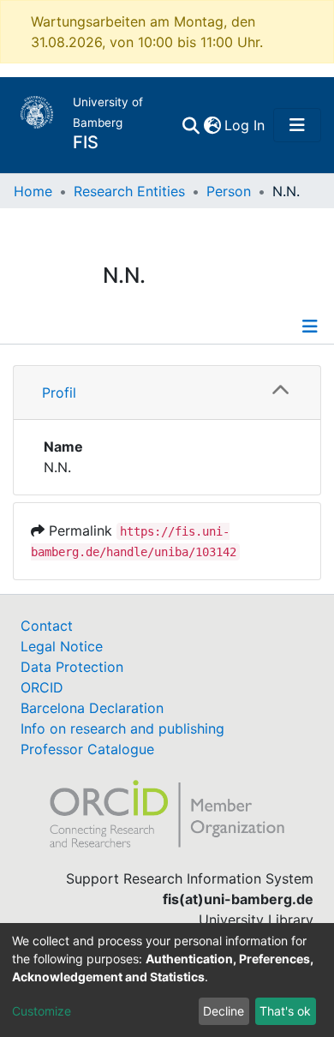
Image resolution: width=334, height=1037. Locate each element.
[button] (212, 125)
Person (228, 191)
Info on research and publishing (122, 728)
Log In (245, 125)
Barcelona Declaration (92, 707)
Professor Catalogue (87, 749)
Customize (41, 1011)
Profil (59, 392)
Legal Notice (62, 646)
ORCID (42, 687)
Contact (47, 625)
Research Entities (129, 191)
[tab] (167, 393)
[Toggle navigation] (297, 125)
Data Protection (72, 666)
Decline (223, 1011)
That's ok (285, 1011)
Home (33, 191)
